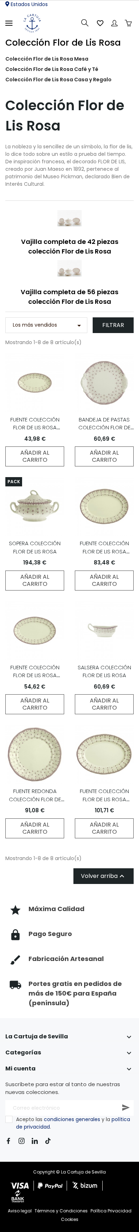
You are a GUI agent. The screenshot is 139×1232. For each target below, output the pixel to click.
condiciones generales (72, 1119)
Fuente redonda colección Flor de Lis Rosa (35, 799)
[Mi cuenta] (114, 23)
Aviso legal (20, 1211)
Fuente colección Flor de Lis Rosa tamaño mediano (104, 551)
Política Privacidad (111, 1211)
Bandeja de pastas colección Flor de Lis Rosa (104, 427)
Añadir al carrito (34, 456)
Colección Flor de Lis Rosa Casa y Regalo (58, 79)
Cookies (69, 1219)
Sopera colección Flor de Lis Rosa (35, 547)
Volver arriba (103, 876)
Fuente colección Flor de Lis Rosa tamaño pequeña (35, 675)
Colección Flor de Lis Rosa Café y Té (51, 69)
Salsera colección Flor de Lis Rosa (104, 671)
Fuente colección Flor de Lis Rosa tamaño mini (35, 427)
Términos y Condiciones (61, 1211)
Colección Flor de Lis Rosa (63, 42)
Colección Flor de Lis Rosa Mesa (46, 58)
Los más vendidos (48, 325)
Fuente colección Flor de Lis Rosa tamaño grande (104, 799)
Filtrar (113, 325)
